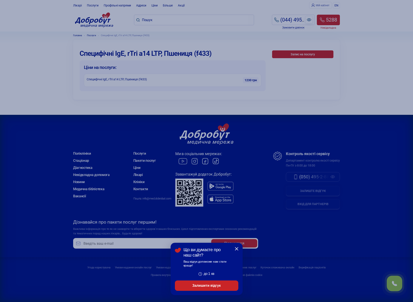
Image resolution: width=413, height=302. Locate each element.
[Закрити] (236, 248)
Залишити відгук (206, 285)
